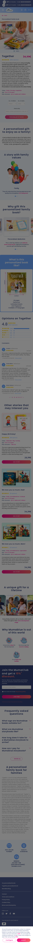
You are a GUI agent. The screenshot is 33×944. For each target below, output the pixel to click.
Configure (9, 940)
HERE (19, 933)
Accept (23, 940)
